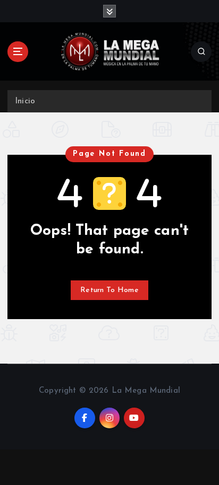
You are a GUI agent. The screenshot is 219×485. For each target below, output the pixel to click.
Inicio (25, 101)
